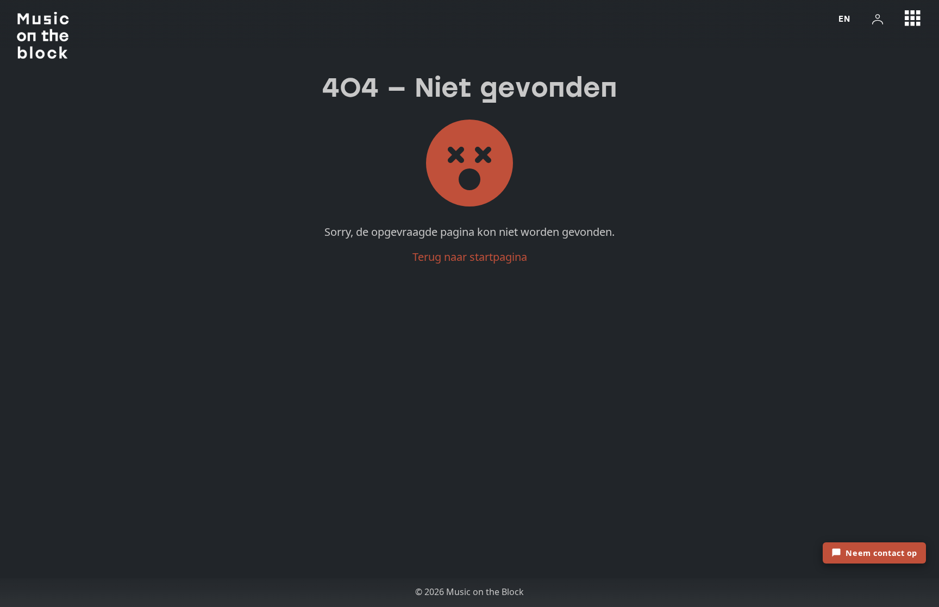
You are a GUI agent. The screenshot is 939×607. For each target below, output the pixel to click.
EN (844, 18)
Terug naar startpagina (469, 256)
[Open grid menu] (913, 18)
